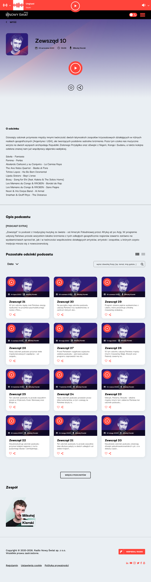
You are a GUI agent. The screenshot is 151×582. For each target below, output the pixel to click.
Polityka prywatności (57, 565)
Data (10, 263)
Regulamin (12, 565)
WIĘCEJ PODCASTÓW (75, 474)
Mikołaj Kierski (79, 47)
